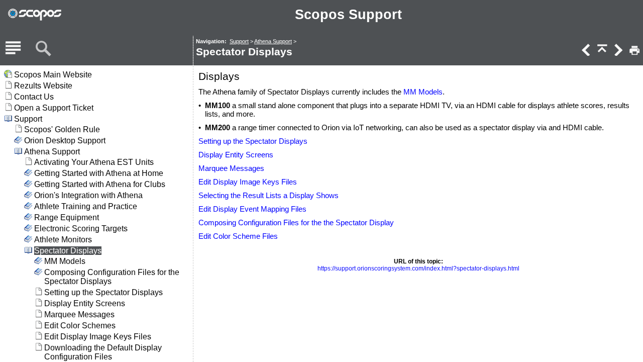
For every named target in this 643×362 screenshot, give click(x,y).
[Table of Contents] (13, 49)
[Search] (43, 49)
